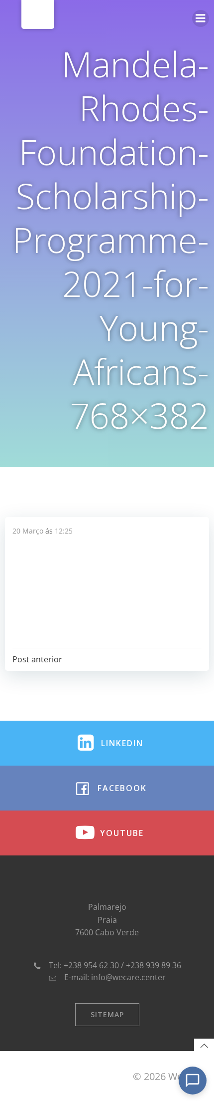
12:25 (64, 531)
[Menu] (200, 18)
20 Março (27, 531)
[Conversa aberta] (193, 1081)
